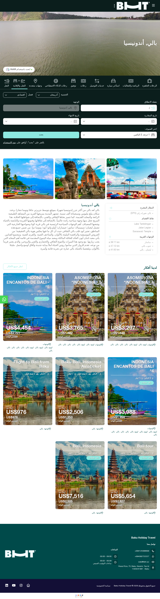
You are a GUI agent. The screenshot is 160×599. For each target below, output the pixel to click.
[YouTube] (14, 585)
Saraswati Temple (142, 232)
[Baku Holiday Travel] (21, 554)
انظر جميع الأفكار (15, 267)
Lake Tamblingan (142, 224)
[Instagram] (21, 585)
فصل (30, 95)
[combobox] (50, 95)
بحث (41, 135)
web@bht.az (143, 562)
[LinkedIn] (7, 585)
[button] (151, 179)
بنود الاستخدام (9, 143)
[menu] (114, 6)
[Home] (28, 585)
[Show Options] (57, 94)
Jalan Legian (144, 228)
